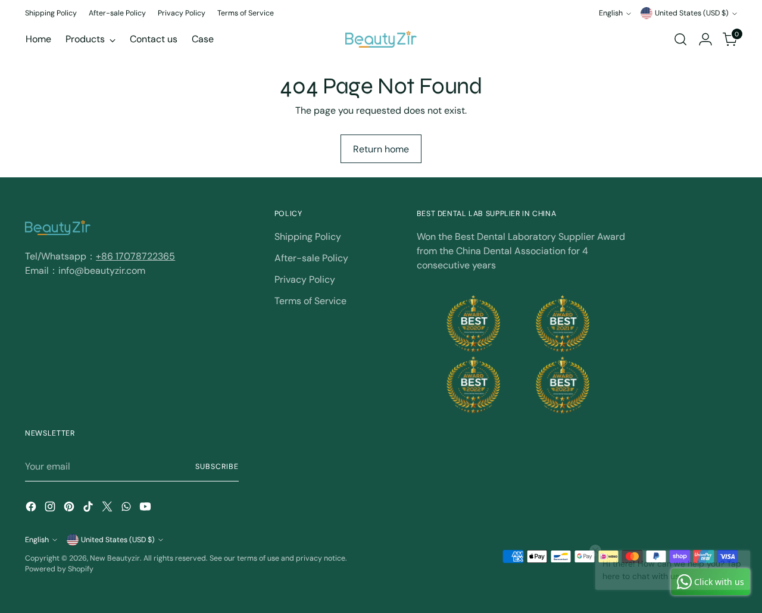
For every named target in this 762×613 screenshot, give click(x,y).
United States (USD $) (692, 13)
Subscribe (216, 466)
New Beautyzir (115, 558)
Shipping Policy (307, 236)
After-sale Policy (311, 258)
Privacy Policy (304, 279)
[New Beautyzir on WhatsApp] (127, 509)
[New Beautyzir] (381, 39)
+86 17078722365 (135, 256)
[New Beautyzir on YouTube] (146, 509)
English (611, 13)
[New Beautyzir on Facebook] (32, 509)
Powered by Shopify (59, 569)
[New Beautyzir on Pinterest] (70, 509)
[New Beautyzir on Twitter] (108, 509)
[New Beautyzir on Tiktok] (89, 509)
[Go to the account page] (705, 39)
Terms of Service (310, 301)
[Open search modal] (680, 39)
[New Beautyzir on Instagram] (51, 509)
